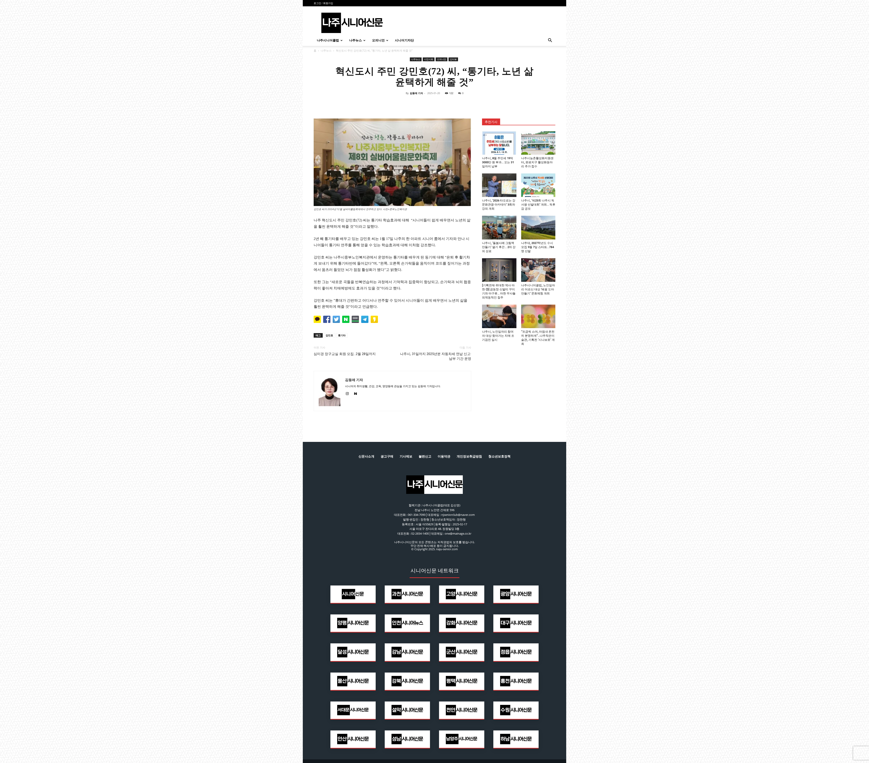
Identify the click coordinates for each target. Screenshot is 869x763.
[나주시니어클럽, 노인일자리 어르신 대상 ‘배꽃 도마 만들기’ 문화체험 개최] (538, 270)
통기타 (342, 335)
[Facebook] (413, 103)
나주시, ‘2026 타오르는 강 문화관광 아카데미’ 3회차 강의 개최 (498, 204)
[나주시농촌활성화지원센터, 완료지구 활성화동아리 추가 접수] (538, 143)
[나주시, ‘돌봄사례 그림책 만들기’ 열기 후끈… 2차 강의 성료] (499, 227)
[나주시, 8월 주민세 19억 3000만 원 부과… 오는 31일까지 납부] (499, 143)
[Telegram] (444, 103)
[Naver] (403, 103)
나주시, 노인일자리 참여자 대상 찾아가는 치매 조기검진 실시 (498, 335)
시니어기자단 (404, 40)
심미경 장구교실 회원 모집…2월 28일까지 (345, 354)
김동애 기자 (416, 93)
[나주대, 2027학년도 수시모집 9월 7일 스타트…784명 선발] (538, 227)
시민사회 (428, 59)
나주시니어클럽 (328, 40)
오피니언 (378, 40)
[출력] (465, 103)
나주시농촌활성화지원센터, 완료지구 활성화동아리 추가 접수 (537, 162)
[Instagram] (349, 394)
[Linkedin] (434, 103)
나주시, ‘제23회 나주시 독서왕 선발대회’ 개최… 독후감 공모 (538, 204)
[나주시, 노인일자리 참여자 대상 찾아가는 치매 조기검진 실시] (499, 316)
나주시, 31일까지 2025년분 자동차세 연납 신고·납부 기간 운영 (435, 356)
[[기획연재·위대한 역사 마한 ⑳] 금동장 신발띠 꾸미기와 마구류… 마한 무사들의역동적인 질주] (499, 270)
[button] (549, 41)
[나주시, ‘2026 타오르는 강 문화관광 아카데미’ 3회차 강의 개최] (499, 185)
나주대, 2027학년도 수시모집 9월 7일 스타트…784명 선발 (537, 247)
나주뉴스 (355, 40)
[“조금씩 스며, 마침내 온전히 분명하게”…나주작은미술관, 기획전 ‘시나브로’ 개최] (538, 316)
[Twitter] (424, 103)
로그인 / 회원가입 (323, 3)
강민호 (329, 335)
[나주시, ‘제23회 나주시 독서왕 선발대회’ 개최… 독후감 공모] (538, 185)
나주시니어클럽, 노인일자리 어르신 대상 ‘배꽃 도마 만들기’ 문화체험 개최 (538, 289)
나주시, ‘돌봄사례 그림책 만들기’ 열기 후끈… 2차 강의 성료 (499, 247)
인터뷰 (453, 59)
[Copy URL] (455, 103)
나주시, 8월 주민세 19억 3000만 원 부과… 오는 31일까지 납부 (498, 162)
